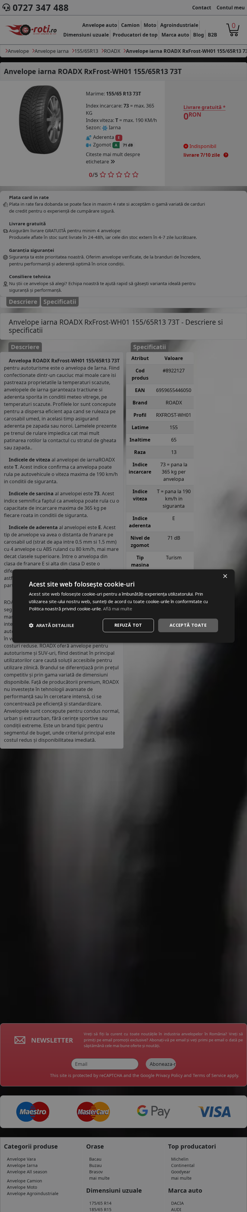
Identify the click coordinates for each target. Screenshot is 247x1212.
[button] (51, 625)
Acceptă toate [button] (188, 625)
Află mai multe (117, 609)
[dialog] (123, 606)
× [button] (225, 576)
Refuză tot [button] (128, 625)
